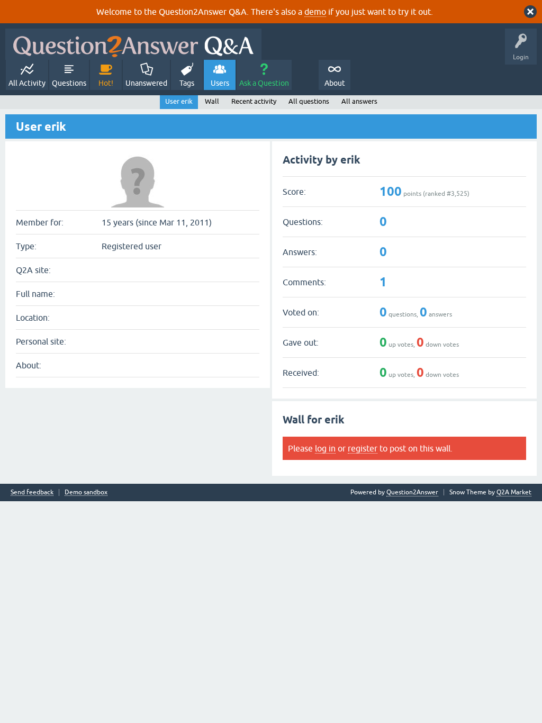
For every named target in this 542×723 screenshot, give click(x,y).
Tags (186, 83)
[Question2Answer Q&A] (133, 44)
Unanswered (146, 83)
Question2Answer (412, 492)
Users (220, 83)
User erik (179, 101)
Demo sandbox (86, 492)
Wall (212, 101)
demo (315, 11)
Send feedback (32, 492)
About (334, 83)
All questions (308, 101)
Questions (69, 83)
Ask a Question (264, 83)
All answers (359, 101)
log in (325, 448)
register (362, 448)
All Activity (27, 83)
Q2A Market (513, 492)
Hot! (105, 83)
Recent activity (253, 101)
